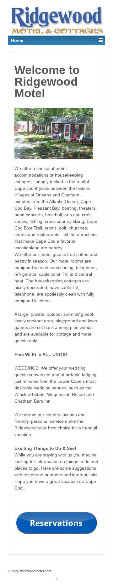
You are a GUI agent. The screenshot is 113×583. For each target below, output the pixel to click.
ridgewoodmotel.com (35, 571)
